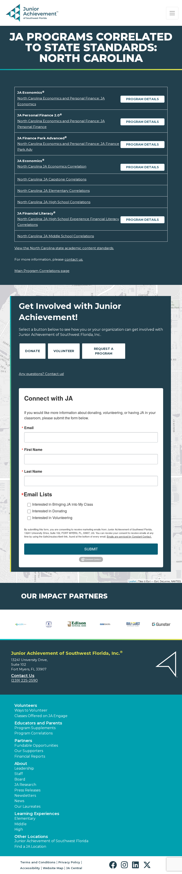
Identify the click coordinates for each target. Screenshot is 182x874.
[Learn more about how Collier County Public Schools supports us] (21, 624)
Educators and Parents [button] (38, 723)
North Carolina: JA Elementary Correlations (53, 191)
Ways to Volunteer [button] (30, 710)
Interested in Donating (49, 510)
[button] (114, 865)
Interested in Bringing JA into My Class (62, 504)
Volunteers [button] (25, 706)
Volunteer (63, 351)
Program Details (142, 99)
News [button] (19, 801)
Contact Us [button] (22, 676)
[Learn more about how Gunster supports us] (161, 624)
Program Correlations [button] (33, 733)
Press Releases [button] (27, 790)
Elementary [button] (25, 818)
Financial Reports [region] (29, 756)
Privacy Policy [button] (69, 862)
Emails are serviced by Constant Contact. (129, 536)
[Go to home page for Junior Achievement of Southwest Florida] (32, 13)
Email (29, 428)
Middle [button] (20, 824)
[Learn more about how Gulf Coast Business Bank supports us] (133, 624)
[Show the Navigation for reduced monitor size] (172, 13)
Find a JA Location (30, 846)
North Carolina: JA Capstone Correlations (51, 179)
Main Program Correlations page (41, 271)
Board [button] (19, 779)
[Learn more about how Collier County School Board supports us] (49, 624)
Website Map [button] (53, 868)
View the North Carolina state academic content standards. (64, 248)
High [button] (18, 829)
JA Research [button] (25, 785)
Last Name (33, 471)
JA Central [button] (74, 868)
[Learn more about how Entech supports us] (105, 624)
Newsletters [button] (25, 795)
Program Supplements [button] (34, 728)
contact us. (74, 259)
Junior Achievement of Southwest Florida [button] (51, 841)
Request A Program (103, 351)
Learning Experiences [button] (36, 814)
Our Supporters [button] (28, 751)
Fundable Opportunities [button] (36, 745)
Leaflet (132, 581)
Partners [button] (23, 741)
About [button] (20, 764)
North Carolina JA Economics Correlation (51, 166)
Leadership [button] (24, 768)
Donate (32, 351)
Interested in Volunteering (52, 517)
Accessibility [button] (30, 868)
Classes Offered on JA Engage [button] (40, 716)
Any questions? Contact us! (41, 374)
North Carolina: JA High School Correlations (53, 202)
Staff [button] (18, 774)
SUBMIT (91, 549)
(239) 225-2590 (24, 680)
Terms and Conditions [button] (37, 862)
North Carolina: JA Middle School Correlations (55, 236)
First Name (33, 449)
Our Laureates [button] (27, 806)
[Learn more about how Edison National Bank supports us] (77, 624)
